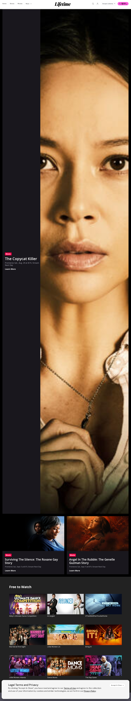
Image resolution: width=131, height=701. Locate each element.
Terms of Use (70, 688)
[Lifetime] (63, 4)
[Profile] (98, 4)
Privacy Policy (90, 691)
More (27, 4)
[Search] (93, 4)
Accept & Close (116, 685)
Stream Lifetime (107, 4)
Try (120, 4)
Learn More (10, 269)
